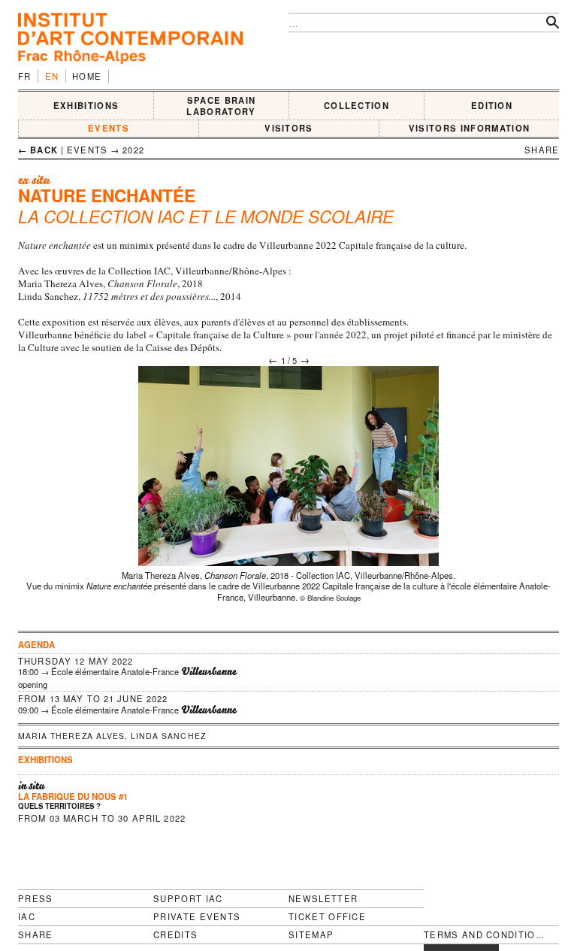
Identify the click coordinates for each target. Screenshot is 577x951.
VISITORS (288, 128)
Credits (175, 934)
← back (38, 150)
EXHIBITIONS (86, 105)
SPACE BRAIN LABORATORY (220, 105)
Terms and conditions (485, 934)
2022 (133, 150)
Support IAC (188, 898)
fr (25, 76)
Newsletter (323, 898)
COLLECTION (356, 105)
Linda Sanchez (168, 735)
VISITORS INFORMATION (469, 128)
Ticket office (327, 916)
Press (35, 898)
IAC (26, 916)
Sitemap (311, 934)
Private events (196, 916)
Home (86, 76)
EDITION (491, 105)
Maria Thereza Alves (71, 735)
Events (108, 128)
